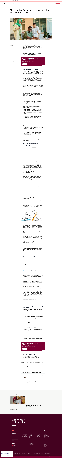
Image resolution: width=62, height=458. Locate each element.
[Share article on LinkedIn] (13, 61)
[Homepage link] (13, 430)
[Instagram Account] (14, 443)
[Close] (12, 452)
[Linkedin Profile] (12, 443)
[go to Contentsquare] (13, 0)
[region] (7, 454)
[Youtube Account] (13, 443)
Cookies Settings (48, 453)
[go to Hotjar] (17, 0)
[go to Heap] (15, 0)
